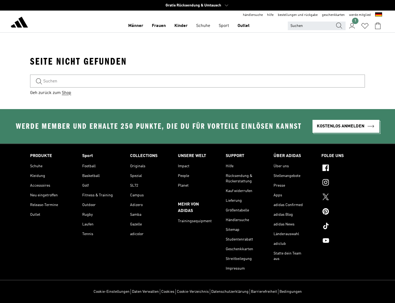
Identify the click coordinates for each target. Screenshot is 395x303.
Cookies (167, 292)
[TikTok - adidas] (343, 227)
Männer (135, 26)
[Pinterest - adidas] (343, 212)
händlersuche (253, 15)
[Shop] (19, 23)
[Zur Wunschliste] (364, 25)
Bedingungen (290, 292)
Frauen (159, 26)
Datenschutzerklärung (230, 292)
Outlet (244, 26)
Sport (224, 26)
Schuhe (203, 26)
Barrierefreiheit (264, 292)
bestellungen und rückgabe (298, 15)
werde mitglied (360, 15)
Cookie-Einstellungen (112, 292)
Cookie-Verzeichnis (193, 292)
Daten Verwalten (145, 292)
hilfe (270, 15)
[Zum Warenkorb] (377, 25)
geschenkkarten (333, 15)
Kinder (181, 26)
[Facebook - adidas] (343, 168)
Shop (66, 93)
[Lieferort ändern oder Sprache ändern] (378, 15)
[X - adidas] (343, 197)
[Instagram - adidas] (343, 183)
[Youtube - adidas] (343, 241)
